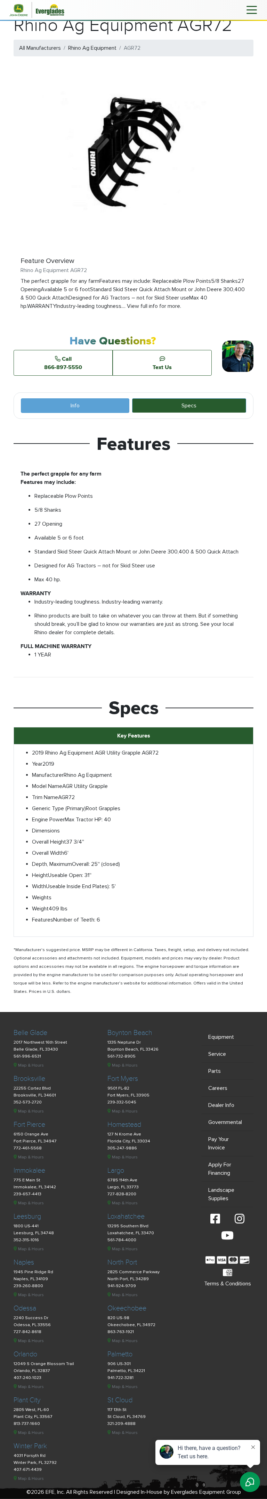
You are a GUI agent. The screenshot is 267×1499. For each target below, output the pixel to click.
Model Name (47, 786)
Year (37, 763)
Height (40, 875)
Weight (40, 908)
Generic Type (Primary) (59, 808)
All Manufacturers (40, 48)
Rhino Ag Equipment (92, 48)
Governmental (225, 1122)
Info (75, 405)
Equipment (221, 1037)
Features (42, 919)
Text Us (162, 367)
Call (63, 363)
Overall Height (49, 841)
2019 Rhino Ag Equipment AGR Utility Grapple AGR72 (95, 752)
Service (217, 1054)
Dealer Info (221, 1105)
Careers (217, 1088)
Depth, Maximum (52, 864)
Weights (41, 897)
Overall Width (48, 853)
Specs (188, 405)
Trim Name (45, 797)
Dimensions (46, 830)
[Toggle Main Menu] (251, 9)
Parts (214, 1071)
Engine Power (48, 819)
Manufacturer (48, 775)
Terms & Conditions (227, 1283)
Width (39, 886)
